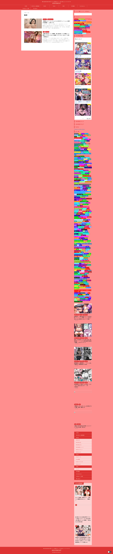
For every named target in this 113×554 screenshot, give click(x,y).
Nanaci (82, 180)
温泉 (77, 249)
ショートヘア (86, 277)
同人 (79, 187)
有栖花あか (55, 38)
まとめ (80, 266)
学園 (79, 284)
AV (86, 24)
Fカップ (87, 267)
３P (83, 228)
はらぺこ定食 (79, 221)
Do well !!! (85, 217)
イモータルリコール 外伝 (79, 87)
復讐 (80, 147)
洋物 (79, 205)
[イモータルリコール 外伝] (83, 80)
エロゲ (76, 19)
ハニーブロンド (88, 181)
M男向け (89, 217)
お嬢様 (84, 143)
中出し (81, 280)
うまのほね (86, 170)
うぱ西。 (83, 178)
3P (75, 249)
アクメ (81, 231)
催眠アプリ (81, 286)
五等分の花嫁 (79, 194)
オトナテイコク (77, 152)
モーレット (81, 159)
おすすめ (81, 283)
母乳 (88, 140)
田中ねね (88, 269)
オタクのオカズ (56, 3)
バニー (82, 264)
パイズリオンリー (88, 167)
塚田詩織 (76, 133)
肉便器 (78, 298)
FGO (85, 140)
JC (87, 162)
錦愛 (80, 252)
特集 (82, 252)
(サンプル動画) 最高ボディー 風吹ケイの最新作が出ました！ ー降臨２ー (82, 499)
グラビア (82, 26)
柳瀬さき (79, 178)
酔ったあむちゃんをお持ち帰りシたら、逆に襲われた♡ (82, 56)
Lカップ (89, 166)
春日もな (86, 226)
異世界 (83, 263)
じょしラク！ (86, 152)
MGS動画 (73, 6)
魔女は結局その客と (85, 243)
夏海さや (76, 135)
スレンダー (77, 259)
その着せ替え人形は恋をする (80, 246)
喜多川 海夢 (80, 256)
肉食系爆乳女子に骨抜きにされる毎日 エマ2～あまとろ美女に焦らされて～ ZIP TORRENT (82, 385)
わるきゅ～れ (84, 229)
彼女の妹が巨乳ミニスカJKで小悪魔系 (82, 207)
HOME (26, 6)
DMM (64, 6)
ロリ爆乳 (78, 214)
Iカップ (76, 157)
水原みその (77, 263)
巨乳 (49, 24)
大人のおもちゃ (82, 6)
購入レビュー (84, 177)
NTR (80, 133)
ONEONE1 (76, 104)
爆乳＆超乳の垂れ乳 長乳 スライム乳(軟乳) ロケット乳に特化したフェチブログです (56, 548)
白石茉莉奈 (77, 287)
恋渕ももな (80, 212)
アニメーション (77, 218)
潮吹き (88, 222)
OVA (79, 273)
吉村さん (76, 162)
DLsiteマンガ (88, 19)
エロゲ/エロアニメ (78, 31)
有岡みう (86, 253)
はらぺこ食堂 (77, 293)
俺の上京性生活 (84, 147)
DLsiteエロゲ (83, 20)
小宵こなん (85, 188)
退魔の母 (84, 208)
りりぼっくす (77, 197)
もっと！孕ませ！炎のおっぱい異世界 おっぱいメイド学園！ (82, 291)
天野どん (76, 286)
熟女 (84, 221)
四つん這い (77, 238)
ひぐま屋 (83, 173)
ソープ (87, 221)
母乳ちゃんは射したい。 (85, 300)
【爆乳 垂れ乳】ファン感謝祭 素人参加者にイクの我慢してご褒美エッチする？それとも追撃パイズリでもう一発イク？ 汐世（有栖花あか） (56, 35)
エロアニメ (57, 24)
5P (88, 139)
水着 (77, 200)
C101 (85, 162)
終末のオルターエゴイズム (79, 102)
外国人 (86, 180)
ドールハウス (65, 24)
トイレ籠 (82, 149)
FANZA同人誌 (82, 27)
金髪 (89, 135)
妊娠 (84, 212)
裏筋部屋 (84, 200)
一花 (81, 205)
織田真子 (86, 273)
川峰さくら (77, 288)
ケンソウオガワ (77, 173)
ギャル (86, 238)
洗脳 (86, 139)
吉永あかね (83, 218)
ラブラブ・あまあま (78, 301)
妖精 (80, 146)
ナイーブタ (81, 232)
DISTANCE (77, 164)
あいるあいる (77, 239)
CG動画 (89, 178)
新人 (85, 187)
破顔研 (76, 88)
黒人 (75, 178)
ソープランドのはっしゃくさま (80, 198)
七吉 (81, 239)
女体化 (86, 263)
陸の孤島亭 (77, 140)
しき (88, 208)
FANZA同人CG (78, 29)
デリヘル (76, 217)
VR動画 (76, 226)
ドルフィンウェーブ (78, 174)
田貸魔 (87, 160)
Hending (84, 209)
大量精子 (84, 266)
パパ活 (89, 180)
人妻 (86, 270)
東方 (84, 160)
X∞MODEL (77, 242)
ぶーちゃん (89, 187)
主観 (84, 231)
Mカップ (79, 229)
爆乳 (54, 24)
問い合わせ (35, 8)
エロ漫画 (82, 24)
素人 (89, 293)
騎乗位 (76, 205)
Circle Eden (82, 272)
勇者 (75, 243)
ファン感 (60, 38)
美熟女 (86, 298)
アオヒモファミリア (87, 194)
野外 (82, 260)
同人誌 (84, 30)
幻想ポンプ (77, 181)
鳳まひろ (76, 147)
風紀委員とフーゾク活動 (79, 274)
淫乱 (80, 209)
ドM (80, 228)
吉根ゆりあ (83, 293)
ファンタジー (77, 276)
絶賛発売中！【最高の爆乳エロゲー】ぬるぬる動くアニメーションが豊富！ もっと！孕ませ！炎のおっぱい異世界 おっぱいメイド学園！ (83, 318)
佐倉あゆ (88, 209)
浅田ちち (83, 267)
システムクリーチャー (79, 170)
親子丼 (82, 225)
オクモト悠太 (77, 188)
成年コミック (77, 190)
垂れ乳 (89, 159)
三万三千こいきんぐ (78, 208)
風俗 (75, 245)
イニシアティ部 (77, 142)
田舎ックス (83, 235)
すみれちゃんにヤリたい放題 (80, 163)
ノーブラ (89, 255)
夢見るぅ (88, 143)
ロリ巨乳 (76, 252)
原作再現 (79, 225)
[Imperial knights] (83, 111)
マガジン (88, 224)
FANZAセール (82, 242)
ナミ (90, 243)
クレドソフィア (82, 202)
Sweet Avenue (77, 250)
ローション (83, 284)
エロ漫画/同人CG (78, 33)
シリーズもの (85, 171)
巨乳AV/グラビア (86, 31)
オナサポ (76, 232)
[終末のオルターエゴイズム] (83, 95)
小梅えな (89, 149)
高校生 (76, 300)
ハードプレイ (77, 201)
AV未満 (82, 270)
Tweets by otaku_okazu (79, 129)
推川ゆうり (86, 145)
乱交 (82, 146)
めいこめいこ (80, 295)
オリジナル (86, 283)
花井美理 (76, 146)
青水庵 (80, 200)
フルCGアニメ (77, 180)
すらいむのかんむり (78, 253)
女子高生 (79, 270)
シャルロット (88, 163)
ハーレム (76, 211)
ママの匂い (77, 202)
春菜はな (87, 242)
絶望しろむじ (84, 276)
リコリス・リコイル (78, 186)
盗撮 (87, 211)
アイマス (80, 160)
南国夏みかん (77, 73)
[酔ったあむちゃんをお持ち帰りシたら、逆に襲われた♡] (83, 49)
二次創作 (86, 225)
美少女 (82, 187)
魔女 (90, 253)
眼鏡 (90, 297)
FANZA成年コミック (87, 22)
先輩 (81, 188)
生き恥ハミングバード (79, 219)
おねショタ (77, 209)
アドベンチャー (82, 297)
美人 (90, 226)
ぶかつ (76, 295)
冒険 (85, 149)
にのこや (76, 266)
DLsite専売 (83, 197)
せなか (84, 294)
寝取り (76, 281)
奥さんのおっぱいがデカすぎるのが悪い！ (82, 262)
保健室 (76, 256)
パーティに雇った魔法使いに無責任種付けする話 (82, 154)
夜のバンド (88, 287)
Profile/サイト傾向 (26, 8)
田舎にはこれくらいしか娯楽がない (81, 150)
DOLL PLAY (77, 277)
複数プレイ (82, 166)
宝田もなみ (77, 280)
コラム (76, 167)
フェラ (88, 164)
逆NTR (81, 259)
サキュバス (77, 272)
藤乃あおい (77, 166)
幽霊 (81, 204)
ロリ (89, 298)
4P (75, 200)
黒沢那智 (81, 277)
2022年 (86, 272)
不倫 (83, 238)
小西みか (76, 176)
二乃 (90, 214)
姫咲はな (76, 233)
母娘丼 (87, 212)
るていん (89, 264)
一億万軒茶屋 (77, 264)
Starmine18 (85, 135)
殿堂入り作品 (87, 23)
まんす (76, 284)
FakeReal (80, 281)
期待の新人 (83, 157)
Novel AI (82, 214)
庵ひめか (81, 145)
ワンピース (86, 232)
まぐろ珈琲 (81, 162)
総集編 (90, 272)
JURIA (76, 187)
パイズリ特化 (85, 195)
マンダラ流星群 (86, 186)
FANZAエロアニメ (78, 30)
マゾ (75, 225)
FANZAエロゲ (81, 19)
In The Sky (85, 281)
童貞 (60, 24)
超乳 (85, 190)
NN (75, 195)
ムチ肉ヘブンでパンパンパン (80, 269)
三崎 (80, 235)
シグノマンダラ (86, 174)
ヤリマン (81, 257)
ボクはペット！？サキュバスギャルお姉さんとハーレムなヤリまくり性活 (82, 192)
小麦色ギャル (86, 228)
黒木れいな (89, 280)
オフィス (81, 169)
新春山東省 (77, 283)
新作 (89, 188)
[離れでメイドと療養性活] (83, 65)
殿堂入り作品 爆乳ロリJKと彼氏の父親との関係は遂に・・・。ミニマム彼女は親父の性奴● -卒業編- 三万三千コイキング (82, 341)
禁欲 (87, 250)
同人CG (87, 26)
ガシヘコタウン (86, 233)
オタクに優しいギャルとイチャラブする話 (82, 184)
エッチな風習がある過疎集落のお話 (81, 236)
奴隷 (79, 224)
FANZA (44, 6)
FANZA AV (77, 26)
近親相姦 (80, 135)
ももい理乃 (89, 198)
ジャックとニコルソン (79, 240)
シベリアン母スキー (84, 201)
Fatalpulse (83, 250)
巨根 (80, 245)
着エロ (87, 297)
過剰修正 (87, 157)
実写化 (86, 166)
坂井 (75, 221)
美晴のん (76, 248)
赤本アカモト (86, 286)
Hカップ (85, 240)
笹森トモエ (77, 231)
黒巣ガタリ (85, 239)
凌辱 (89, 219)
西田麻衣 (85, 219)
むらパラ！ (82, 298)
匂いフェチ (82, 156)
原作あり (76, 235)
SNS (75, 194)
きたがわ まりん (78, 267)
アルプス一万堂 (81, 226)
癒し (78, 245)
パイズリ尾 (77, 145)
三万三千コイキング (78, 143)
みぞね (76, 273)
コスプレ (80, 294)
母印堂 (76, 212)
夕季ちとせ (85, 138)
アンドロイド (77, 215)
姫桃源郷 (84, 255)
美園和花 (84, 224)
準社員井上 (88, 248)
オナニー (76, 159)
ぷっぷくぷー (79, 195)
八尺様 (88, 190)
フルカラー (82, 140)
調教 (86, 231)
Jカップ (76, 294)
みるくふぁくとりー (78, 138)
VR (89, 171)
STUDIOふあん (77, 260)
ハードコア (82, 164)
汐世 (58, 38)
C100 (76, 229)
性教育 (87, 246)
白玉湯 (89, 177)
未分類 (84, 33)
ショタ (84, 280)
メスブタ (80, 217)
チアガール (83, 136)
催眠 (85, 274)
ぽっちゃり (77, 228)
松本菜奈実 (86, 146)
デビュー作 (84, 222)
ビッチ (81, 171)
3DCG (62, 24)
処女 (79, 300)
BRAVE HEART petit (78, 255)
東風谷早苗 (77, 171)
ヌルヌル (82, 273)
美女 (90, 211)
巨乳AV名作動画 (86, 256)
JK (80, 263)
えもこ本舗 (77, 58)
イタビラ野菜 (86, 295)
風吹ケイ (80, 176)
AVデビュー (77, 257)
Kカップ (86, 133)
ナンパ (83, 133)
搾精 (90, 225)
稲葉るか (86, 214)
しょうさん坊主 (82, 287)
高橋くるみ (85, 259)
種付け (78, 136)
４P (75, 298)
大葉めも (76, 177)
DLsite (54, 6)
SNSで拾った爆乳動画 (35, 6)
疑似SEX (80, 211)
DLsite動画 (77, 20)
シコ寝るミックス (78, 222)
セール (80, 249)
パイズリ (51, 24)
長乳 (79, 157)
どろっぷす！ (85, 204)
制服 (86, 293)
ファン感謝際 (82, 181)
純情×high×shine (78, 139)
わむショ (87, 173)
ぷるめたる (77, 183)
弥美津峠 (76, 160)
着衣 (75, 270)
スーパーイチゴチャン (85, 215)
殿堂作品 (89, 270)
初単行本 (88, 202)
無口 (75, 136)
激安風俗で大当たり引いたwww (80, 279)
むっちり (76, 297)
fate (82, 152)
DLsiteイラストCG (78, 22)
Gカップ (78, 243)
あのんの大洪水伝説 (87, 176)
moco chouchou (82, 248)
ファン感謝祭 (64, 38)
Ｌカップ (80, 233)
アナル (85, 264)
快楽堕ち (85, 159)
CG (75, 214)
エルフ (87, 294)
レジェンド (77, 156)
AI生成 (87, 284)
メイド (80, 177)
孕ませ (76, 224)
